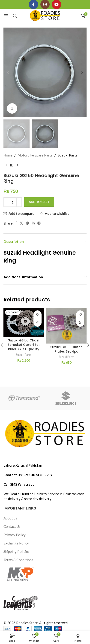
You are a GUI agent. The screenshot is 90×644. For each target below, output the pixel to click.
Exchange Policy (16, 543)
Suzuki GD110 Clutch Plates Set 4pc (66, 349)
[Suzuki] (66, 398)
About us (10, 518)
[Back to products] (12, 165)
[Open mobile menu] (5, 15)
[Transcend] (24, 398)
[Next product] (17, 165)
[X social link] (21, 223)
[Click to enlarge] (12, 108)
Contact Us (12, 526)
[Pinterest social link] (27, 223)
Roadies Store (27, 623)
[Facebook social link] (16, 223)
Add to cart (39, 202)
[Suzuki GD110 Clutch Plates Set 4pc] (66, 326)
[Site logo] (45, 15)
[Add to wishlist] (37, 314)
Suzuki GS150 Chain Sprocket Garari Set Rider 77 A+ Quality (24, 344)
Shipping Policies (16, 551)
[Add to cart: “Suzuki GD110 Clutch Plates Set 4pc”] (80, 323)
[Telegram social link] (39, 223)
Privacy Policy (14, 535)
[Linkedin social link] (33, 223)
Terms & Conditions (18, 560)
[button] (8, 72)
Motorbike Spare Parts (35, 155)
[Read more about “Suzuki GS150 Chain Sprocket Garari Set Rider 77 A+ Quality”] (37, 323)
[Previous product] (6, 165)
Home (7, 155)
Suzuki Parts (68, 155)
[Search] (15, 15)
